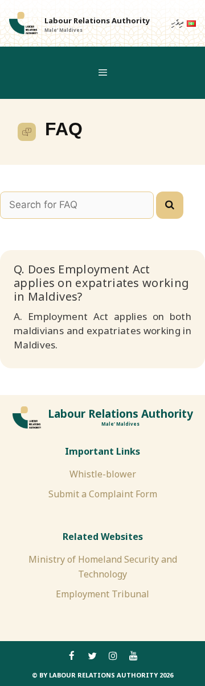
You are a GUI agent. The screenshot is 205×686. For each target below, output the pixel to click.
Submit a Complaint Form (102, 494)
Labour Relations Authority (97, 20)
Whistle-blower (102, 474)
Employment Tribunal (102, 594)
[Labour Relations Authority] (23, 23)
